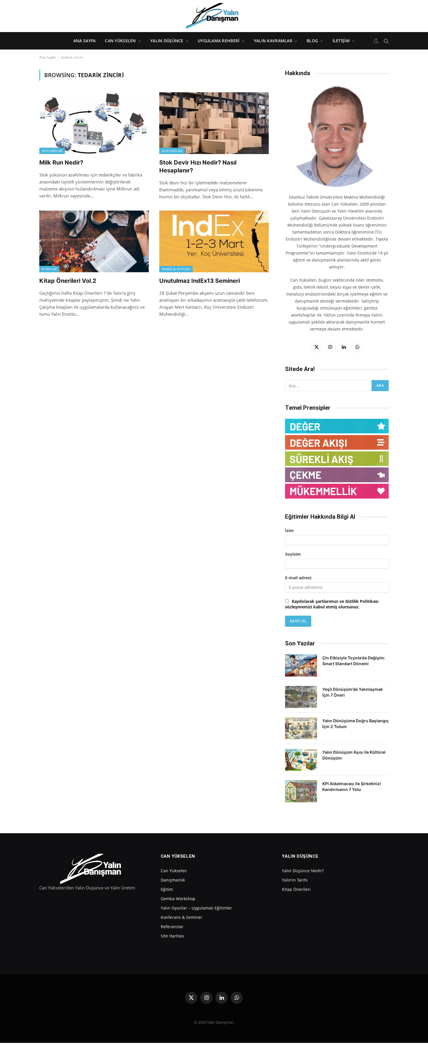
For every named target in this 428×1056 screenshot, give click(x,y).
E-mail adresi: (298, 577)
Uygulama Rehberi (218, 40)
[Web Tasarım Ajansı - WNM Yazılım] (214, 1049)
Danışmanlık (173, 880)
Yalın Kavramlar (273, 40)
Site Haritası (172, 936)
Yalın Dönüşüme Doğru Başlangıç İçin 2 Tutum (355, 723)
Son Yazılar (52, 151)
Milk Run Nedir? (61, 162)
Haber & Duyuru (176, 269)
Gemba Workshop (178, 898)
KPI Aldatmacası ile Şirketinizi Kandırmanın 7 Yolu (351, 786)
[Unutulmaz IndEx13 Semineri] (214, 241)
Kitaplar (49, 269)
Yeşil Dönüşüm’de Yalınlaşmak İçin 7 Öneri (352, 692)
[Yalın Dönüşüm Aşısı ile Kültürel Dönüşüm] (301, 760)
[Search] (386, 40)
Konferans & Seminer (181, 917)
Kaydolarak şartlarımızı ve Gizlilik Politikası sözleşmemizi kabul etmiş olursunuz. (332, 604)
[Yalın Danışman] (214, 16)
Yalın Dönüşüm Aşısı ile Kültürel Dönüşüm (353, 755)
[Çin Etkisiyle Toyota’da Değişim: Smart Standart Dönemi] (301, 665)
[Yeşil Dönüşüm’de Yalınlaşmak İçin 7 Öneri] (301, 697)
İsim (289, 530)
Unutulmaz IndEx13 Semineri (199, 280)
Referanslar (172, 926)
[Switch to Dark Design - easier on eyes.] (376, 41)
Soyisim (293, 554)
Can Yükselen (120, 40)
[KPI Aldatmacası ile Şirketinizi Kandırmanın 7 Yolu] (301, 791)
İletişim (341, 40)
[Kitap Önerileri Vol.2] (94, 241)
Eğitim (167, 889)
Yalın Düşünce (166, 40)
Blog (312, 40)
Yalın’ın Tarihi (295, 880)
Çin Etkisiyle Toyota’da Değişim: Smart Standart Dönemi (353, 660)
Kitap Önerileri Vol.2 (67, 280)
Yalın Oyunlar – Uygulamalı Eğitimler (196, 908)
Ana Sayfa (84, 40)
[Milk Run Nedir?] (94, 123)
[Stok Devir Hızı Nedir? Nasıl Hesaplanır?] (214, 123)
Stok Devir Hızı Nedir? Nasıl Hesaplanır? (197, 166)
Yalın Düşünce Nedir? (303, 870)
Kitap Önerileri (296, 889)
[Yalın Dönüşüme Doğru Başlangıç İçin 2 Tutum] (301, 728)
